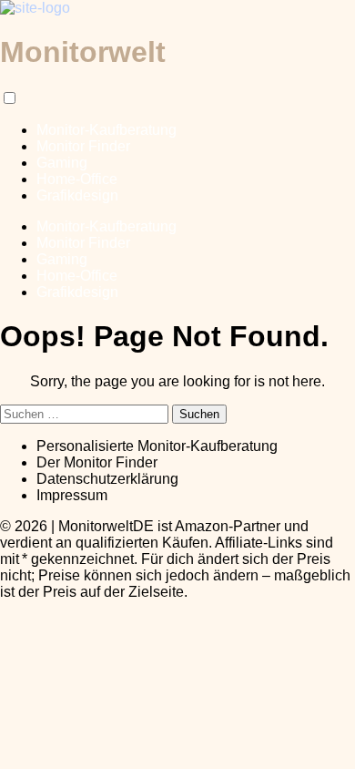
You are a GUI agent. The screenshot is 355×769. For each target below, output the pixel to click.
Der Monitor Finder (96, 462)
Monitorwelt (83, 52)
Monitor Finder (83, 146)
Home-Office (76, 179)
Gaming (61, 162)
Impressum (71, 495)
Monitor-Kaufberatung (106, 130)
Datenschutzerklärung (107, 479)
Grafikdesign (77, 195)
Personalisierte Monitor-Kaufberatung (157, 446)
